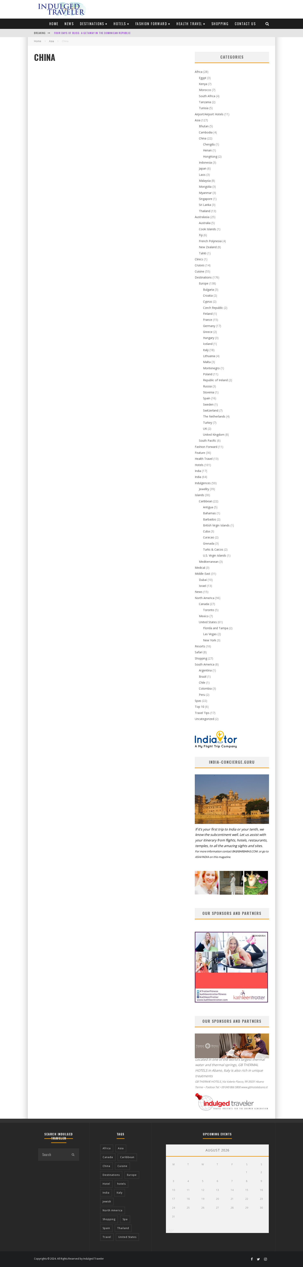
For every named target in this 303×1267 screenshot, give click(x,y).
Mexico (204, 616)
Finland (208, 314)
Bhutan (204, 126)
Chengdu (209, 144)
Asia (197, 120)
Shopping (220, 23)
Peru (202, 695)
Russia (207, 386)
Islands (199, 495)
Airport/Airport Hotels (209, 114)
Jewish (107, 1201)
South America (204, 664)
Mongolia (205, 187)
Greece (208, 332)
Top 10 (199, 707)
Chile (202, 682)
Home (54, 23)
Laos (202, 175)
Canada (204, 604)
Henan (207, 150)
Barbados (209, 519)
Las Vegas (210, 634)
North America (204, 598)
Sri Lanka (205, 205)
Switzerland (210, 410)
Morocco (205, 90)
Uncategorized (204, 719)
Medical (200, 568)
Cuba (206, 531)
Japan (202, 168)
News (69, 23)
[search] (73, 1154)
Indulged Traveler (93, 1258)
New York (209, 640)
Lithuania (209, 356)
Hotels (120, 23)
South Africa (207, 96)
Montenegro (211, 368)
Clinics (199, 259)
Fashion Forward (151, 23)
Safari (198, 652)
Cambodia (206, 132)
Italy (206, 350)
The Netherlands (214, 416)
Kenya (203, 84)
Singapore (205, 199)
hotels (121, 1184)
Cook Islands (207, 229)
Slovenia (208, 392)
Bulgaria (208, 289)
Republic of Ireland (215, 380)
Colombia (205, 688)
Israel (202, 586)
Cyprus (207, 301)
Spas (198, 701)
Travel (107, 1237)
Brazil (202, 676)
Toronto (208, 610)
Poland (207, 374)
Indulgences (203, 483)
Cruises (199, 265)
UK (205, 429)
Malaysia (205, 181)
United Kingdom (213, 434)
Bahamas (209, 513)
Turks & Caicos (213, 549)
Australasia (202, 217)
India (198, 471)
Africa (198, 72)
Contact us (245, 23)
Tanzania (205, 102)
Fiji (201, 235)
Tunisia (203, 108)
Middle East (202, 574)
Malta (207, 362)
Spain (206, 398)
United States (208, 622)
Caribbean (205, 501)
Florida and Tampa (215, 628)
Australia (204, 223)
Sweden (208, 404)
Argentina (205, 670)
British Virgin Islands (216, 525)
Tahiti (202, 253)
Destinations (92, 23)
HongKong (210, 156)
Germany (209, 326)
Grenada (208, 543)
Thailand (204, 211)
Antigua (208, 507)
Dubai (203, 580)
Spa (125, 1219)
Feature (200, 453)
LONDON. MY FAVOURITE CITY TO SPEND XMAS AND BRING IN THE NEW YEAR (100, 33)
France (207, 320)
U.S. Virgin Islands (214, 555)
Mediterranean (208, 562)
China (202, 138)
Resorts (200, 646)
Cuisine (199, 271)
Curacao (208, 537)
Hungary (208, 338)
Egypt (202, 78)
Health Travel (189, 23)
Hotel (106, 1184)
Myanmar (205, 193)
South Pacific (207, 440)
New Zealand (208, 247)
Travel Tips (202, 713)
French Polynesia (210, 241)
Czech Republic (213, 308)
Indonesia (205, 162)
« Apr (170, 1230)
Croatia (208, 295)
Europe (203, 283)
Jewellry (204, 489)
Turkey (207, 423)
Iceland (208, 344)
